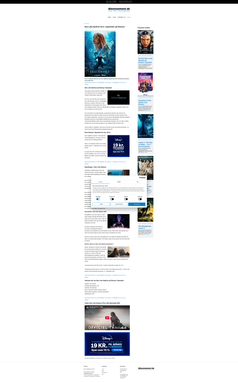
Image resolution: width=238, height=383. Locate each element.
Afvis (101, 204)
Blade (103, 370)
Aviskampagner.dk (123, 376)
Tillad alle (137, 204)
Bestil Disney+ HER (142, 152)
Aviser (103, 369)
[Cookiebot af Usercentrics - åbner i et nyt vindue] (140, 178)
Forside (85, 23)
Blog (129, 17)
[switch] (112, 199)
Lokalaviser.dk (122, 377)
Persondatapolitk (123, 370)
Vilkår (121, 371)
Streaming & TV (105, 372)
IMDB (122, 265)
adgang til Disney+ (145, 234)
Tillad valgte (119, 204)
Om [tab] (137, 181)
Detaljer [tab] (119, 181)
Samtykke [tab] (100, 181)
